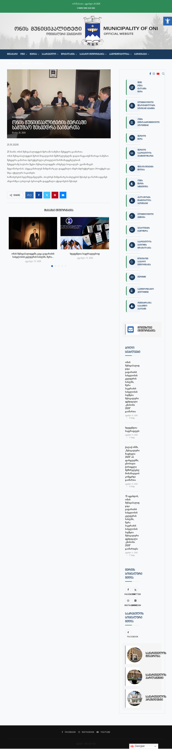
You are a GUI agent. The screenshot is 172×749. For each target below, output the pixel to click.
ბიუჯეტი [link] (26, 64)
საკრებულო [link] (49, 54)
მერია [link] (33, 54)
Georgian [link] (139, 746)
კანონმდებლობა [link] (119, 54)
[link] (167, 21)
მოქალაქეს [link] (68, 54)
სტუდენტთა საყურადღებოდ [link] (85, 253)
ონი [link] (22, 54)
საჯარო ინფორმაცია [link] (92, 54)
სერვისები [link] (140, 54)
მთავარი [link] (12, 54)
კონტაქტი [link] (13, 64)
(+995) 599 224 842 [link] (86, 8)
